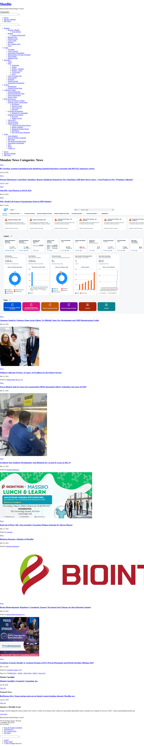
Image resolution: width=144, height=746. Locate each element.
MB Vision (7, 21)
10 (18, 673)
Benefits (10, 33)
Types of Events (13, 51)
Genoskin (9, 532)
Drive (9, 63)
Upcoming (11, 49)
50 (33, 673)
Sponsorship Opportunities (16, 53)
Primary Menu (5, 12)
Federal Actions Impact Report (21, 125)
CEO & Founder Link (15, 76)
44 (30, 673)
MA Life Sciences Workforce (21, 132)
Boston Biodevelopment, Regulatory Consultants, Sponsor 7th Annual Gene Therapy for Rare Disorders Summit (45, 607)
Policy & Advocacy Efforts (16, 101)
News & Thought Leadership (17, 138)
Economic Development (15, 111)
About (10, 62)
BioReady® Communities (20, 113)
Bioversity (15, 109)
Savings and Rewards (18, 35)
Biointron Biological (12, 470)
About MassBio (13, 136)
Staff (9, 145)
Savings (6, 85)
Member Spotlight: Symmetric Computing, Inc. (19, 681)
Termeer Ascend (13, 81)
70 (36, 673)
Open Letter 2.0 (17, 108)
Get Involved (16, 72)
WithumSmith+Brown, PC (14, 380)
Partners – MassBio (18, 69)
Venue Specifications (14, 95)
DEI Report (15, 104)
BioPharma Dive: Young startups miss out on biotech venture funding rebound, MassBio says (37, 696)
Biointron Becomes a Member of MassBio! (17, 539)
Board (10, 146)
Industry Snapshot (17, 127)
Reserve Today (12, 97)
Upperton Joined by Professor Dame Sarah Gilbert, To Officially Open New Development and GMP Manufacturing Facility (49, 320)
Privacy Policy (8, 742)
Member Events (13, 39)
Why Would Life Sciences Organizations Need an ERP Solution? (26, 201)
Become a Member (10, 19)
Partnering (11, 79)
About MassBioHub (14, 92)
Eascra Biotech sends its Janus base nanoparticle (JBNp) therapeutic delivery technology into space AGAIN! (43, 387)
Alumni (14, 67)
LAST (43, 673)
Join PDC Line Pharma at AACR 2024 (15, 190)
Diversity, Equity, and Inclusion (17, 102)
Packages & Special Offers (16, 93)
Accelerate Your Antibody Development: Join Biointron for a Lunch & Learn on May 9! (35, 463)
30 (21, 673)
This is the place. (13, 122)
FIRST (11, 673)
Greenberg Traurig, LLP (14, 670)
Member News (12, 37)
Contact (6, 740)
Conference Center (10, 90)
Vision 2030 (11, 120)
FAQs (10, 46)
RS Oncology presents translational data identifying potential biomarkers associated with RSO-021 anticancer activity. (47, 169)
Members (7, 28)
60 (35, 673)
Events (6, 47)
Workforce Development (15, 115)
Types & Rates (16, 32)
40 (24, 673)
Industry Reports (13, 123)
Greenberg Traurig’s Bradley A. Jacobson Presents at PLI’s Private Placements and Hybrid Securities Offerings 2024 (47, 663)
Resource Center (17, 106)
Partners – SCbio (17, 70)
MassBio (5, 4)
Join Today (7, 733)
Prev (15, 673)
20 (20, 673)
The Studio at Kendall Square (17, 141)
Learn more (3, 714)
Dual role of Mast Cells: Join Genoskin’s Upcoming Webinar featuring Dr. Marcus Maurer (36, 525)
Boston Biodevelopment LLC (15, 614)
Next (39, 673)
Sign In (6, 18)
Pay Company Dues (14, 44)
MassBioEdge (12, 86)
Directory (11, 42)
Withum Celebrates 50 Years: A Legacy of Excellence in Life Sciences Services (31, 373)
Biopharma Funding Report (20, 129)
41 (26, 673)
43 (29, 673)
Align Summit (12, 56)
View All (3, 688)
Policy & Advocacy (10, 99)
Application (15, 65)
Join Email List (8, 729)
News (2, 165)
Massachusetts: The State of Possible (19, 55)
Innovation (7, 60)
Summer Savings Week (15, 88)
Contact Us (11, 148)
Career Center (12, 40)
